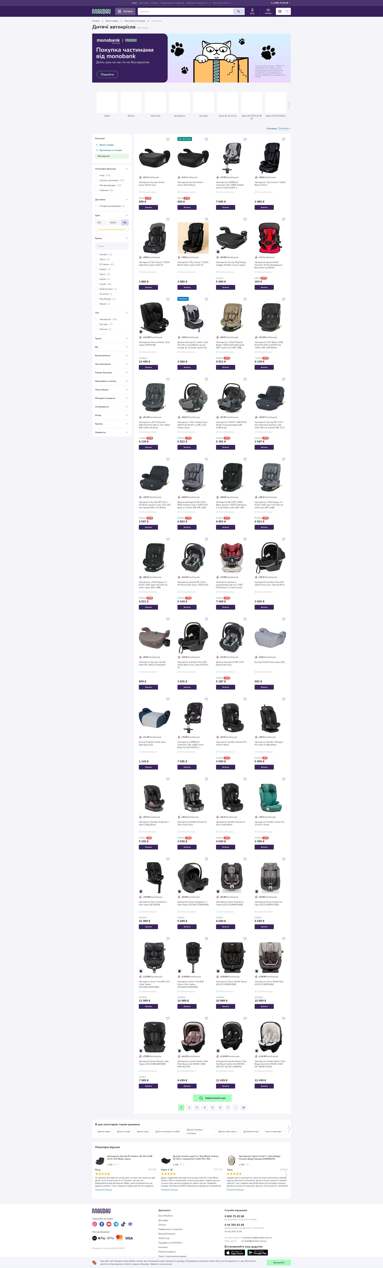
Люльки (105, 329)
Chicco (105, 259)
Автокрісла (108, 319)
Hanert (105, 279)
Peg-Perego (108, 299)
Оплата (154, 2)
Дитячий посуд (250, 1131)
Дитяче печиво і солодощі (195, 1131)
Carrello (106, 254)
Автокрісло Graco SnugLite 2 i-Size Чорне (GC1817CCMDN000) (193, 903)
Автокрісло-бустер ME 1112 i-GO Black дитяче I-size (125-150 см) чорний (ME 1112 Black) (154, 505)
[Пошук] (238, 11)
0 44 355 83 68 (234, 1225)
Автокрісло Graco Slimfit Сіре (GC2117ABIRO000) (269, 983)
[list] (94, 1224)
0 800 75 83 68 (280, 2)
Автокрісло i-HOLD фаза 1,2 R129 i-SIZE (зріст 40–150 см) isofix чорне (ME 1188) (153, 585)
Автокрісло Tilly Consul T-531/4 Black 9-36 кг (270, 183)
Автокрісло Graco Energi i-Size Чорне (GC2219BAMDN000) (154, 1062)
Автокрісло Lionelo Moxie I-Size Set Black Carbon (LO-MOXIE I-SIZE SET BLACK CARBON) (231, 1064)
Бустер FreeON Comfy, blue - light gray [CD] (153, 743)
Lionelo (105, 284)
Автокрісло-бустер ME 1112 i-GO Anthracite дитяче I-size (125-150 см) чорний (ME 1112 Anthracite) (269, 425)
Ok (124, 222)
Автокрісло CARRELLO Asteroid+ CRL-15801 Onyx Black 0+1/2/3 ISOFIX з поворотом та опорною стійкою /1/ (193, 745)
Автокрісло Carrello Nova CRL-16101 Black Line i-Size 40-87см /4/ (192, 665)
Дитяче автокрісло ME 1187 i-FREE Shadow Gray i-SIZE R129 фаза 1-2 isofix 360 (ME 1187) (192, 505)
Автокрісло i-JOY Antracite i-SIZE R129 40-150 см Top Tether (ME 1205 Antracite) (154, 425)
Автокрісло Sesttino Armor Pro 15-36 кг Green (269, 823)
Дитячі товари (112, 21)
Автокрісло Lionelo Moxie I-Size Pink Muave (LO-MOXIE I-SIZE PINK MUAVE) (192, 1064)
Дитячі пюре (104, 1131)
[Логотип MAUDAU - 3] (125, 1211)
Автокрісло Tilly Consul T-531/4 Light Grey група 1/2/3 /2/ (154, 263)
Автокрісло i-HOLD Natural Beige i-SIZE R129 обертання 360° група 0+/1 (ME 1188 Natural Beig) (230, 345)
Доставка (144, 2)
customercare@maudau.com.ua (257, 1237)
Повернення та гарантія (172, 2)
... (236, 1107)
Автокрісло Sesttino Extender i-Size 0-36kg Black (154, 823)
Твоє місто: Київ (220, 2)
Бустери (106, 324)
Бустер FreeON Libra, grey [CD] (270, 662)
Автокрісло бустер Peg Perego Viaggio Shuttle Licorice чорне (231, 263)
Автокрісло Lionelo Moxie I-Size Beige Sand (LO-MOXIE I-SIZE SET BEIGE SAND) (270, 1064)
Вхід (252, 13)
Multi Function (108, 289)
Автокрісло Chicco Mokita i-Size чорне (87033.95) (154, 343)
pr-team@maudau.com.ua (254, 1241)
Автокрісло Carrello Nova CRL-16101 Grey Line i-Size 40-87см (270, 583)
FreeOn (105, 269)
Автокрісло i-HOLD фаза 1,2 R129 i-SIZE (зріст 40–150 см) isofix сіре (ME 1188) (269, 505)
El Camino (107, 264)
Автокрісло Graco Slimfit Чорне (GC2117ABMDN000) (231, 983)
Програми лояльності (196, 2)
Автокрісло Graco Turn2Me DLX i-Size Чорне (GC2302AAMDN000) (154, 984)
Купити (148, 207)
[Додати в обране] (167, 139)
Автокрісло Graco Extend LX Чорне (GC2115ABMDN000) (230, 903)
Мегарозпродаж (111, 185)
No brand (106, 294)
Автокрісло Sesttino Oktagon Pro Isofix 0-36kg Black (269, 743)
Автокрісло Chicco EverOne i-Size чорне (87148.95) (153, 903)
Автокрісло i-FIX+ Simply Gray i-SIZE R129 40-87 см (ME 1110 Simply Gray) (193, 425)
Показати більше (103, 1189)
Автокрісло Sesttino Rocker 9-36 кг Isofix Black (231, 823)
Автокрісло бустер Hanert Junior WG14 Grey (151, 183)
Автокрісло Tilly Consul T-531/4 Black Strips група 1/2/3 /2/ (192, 263)
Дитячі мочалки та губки (167, 1131)
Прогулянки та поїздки (134, 21)
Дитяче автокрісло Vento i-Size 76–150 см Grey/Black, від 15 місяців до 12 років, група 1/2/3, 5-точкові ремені (192, 345)
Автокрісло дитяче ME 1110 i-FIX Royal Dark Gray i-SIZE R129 (192, 583)
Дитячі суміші (123, 1131)
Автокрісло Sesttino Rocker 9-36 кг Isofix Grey (192, 823)
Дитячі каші (143, 1131)
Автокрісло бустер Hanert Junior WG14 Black (190, 183)
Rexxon (105, 303)
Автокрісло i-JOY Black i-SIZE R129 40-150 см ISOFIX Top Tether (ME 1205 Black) (269, 345)
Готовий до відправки (112, 206)
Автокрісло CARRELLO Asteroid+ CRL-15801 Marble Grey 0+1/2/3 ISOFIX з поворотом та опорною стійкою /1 (231, 185)
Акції (134, 2)
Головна (96, 21)
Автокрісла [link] (156, 21)
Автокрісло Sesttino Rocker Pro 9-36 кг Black (231, 743)
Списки (268, 13)
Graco (105, 274)
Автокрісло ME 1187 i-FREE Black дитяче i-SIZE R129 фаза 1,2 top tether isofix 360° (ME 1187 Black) (231, 505)
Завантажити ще (215, 1098)
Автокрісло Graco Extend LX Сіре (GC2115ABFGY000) (268, 903)
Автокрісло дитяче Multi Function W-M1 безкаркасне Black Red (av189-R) (268, 265)
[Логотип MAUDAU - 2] (102, 11)
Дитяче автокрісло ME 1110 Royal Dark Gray (230, 663)
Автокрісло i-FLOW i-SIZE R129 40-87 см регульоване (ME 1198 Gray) (231, 425)
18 (243, 1107)
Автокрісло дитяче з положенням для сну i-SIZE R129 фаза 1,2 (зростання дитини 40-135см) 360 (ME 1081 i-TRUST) (231, 585)
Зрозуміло (279, 1262)
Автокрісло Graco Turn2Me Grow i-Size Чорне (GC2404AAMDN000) (190, 984)
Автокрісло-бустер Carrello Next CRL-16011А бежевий (152, 663)
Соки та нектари (273, 1131)
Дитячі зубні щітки (227, 1131)
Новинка (106, 190)
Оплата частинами (112, 180)
